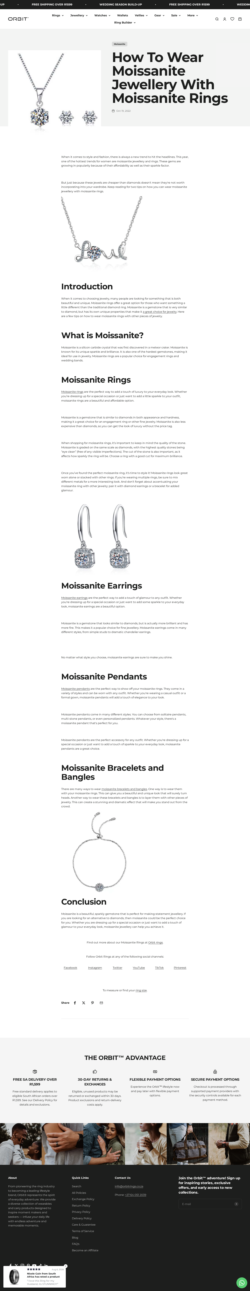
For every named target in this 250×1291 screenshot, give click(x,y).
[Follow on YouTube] (34, 1265)
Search (76, 1186)
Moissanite (119, 44)
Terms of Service (83, 1231)
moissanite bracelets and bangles (124, 789)
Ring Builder (123, 22)
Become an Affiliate (85, 1250)
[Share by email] (101, 1002)
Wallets (122, 15)
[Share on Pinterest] (92, 1002)
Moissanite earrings (74, 597)
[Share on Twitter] (83, 1002)
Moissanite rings (72, 391)
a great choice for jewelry (160, 311)
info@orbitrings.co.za (129, 1186)
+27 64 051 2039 (135, 1194)
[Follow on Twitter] (16, 1265)
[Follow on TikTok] (40, 1265)
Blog (75, 1237)
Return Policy (81, 1205)
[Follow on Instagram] (22, 1265)
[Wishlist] (232, 19)
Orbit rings (155, 942)
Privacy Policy (81, 1212)
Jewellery (77, 15)
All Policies (79, 1192)
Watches (100, 15)
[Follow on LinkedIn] (46, 1265)
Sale (174, 15)
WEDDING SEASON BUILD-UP (107, 4)
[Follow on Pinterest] (28, 1265)
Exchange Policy (83, 1199)
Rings (56, 15)
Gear (157, 15)
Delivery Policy (82, 1218)
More (191, 15)
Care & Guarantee (84, 1224)
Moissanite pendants (75, 688)
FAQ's (75, 1244)
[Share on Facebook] (74, 1002)
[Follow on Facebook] (10, 1265)
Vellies (139, 15)
